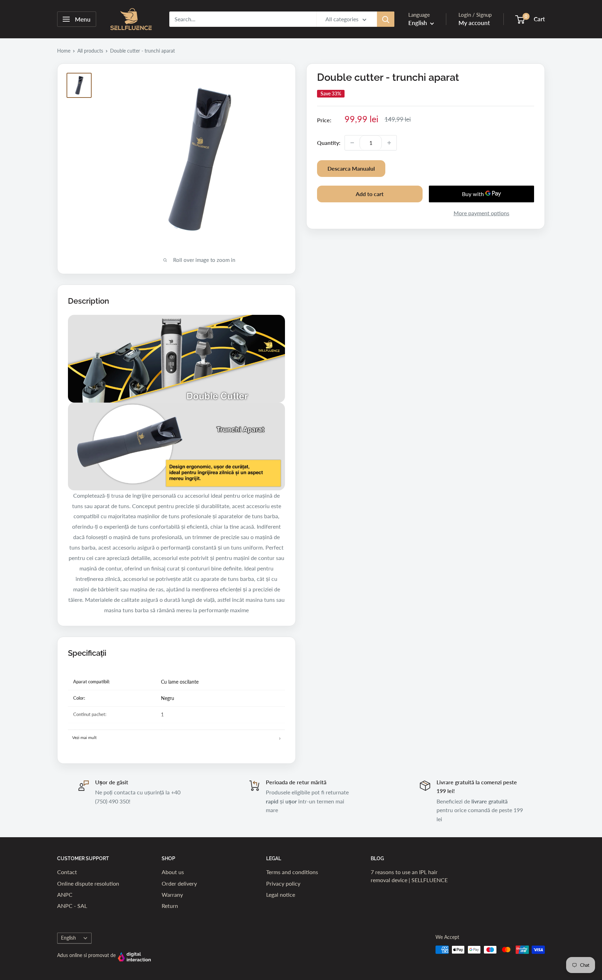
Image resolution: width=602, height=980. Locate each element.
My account (474, 22)
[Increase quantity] (389, 142)
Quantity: (328, 142)
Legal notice (280, 894)
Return (170, 905)
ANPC (64, 894)
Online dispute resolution (88, 883)
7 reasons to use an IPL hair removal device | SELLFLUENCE (409, 876)
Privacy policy (283, 883)
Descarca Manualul (351, 168)
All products (90, 51)
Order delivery (179, 883)
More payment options (481, 213)
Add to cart (370, 193)
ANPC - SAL (72, 905)
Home (63, 51)
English (68, 938)
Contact (67, 872)
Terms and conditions (292, 872)
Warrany (172, 894)
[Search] (385, 19)
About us (173, 872)
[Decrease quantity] (352, 142)
